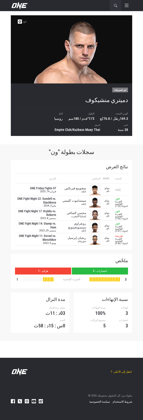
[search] (115, 5)
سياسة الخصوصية (99, 401)
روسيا (58, 118)
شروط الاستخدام (122, 401)
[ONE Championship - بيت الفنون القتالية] (19, 5)
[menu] (126, 5)
